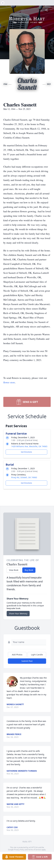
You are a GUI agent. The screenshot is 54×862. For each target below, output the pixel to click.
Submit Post (27, 661)
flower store (9, 382)
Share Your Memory (18, 613)
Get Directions (26, 452)
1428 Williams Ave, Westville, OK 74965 (29, 446)
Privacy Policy (19, 849)
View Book (13, 570)
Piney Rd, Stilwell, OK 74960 (24, 477)
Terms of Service (34, 849)
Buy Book (29, 570)
